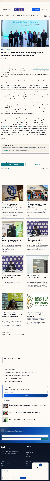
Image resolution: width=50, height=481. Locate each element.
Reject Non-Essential (8, 477)
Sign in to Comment (13, 164)
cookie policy (31, 475)
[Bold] (2, 162)
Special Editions (45, 16)
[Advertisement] (25, 346)
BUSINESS (7, 15)
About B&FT (28, 448)
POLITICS (33, 15)
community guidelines (36, 148)
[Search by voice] (9, 9)
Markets (27, 465)
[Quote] (6, 162)
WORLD (37, 15)
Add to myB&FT (8, 49)
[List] (9, 162)
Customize (16, 477)
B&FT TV (41, 16)
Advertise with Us (29, 452)
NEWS (3, 15)
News (2, 49)
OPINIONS (28, 15)
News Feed (28, 463)
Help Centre (28, 450)
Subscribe (36, 9)
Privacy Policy (3, 465)
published (21, 126)
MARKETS (18, 15)
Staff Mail (28, 456)
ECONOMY (13, 15)
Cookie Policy (3, 467)
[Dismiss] (47, 386)
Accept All (23, 477)
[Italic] (4, 162)
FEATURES (23, 15)
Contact (27, 454)
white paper (6, 126)
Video (27, 467)
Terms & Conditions (5, 463)
